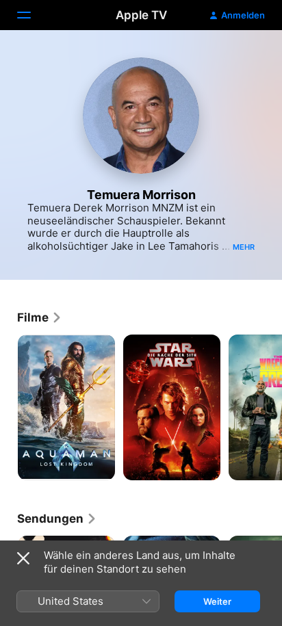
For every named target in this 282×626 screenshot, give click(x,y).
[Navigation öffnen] (32, 15)
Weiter (217, 601)
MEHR (244, 247)
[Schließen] (23, 558)
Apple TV (141, 15)
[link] (39, 317)
